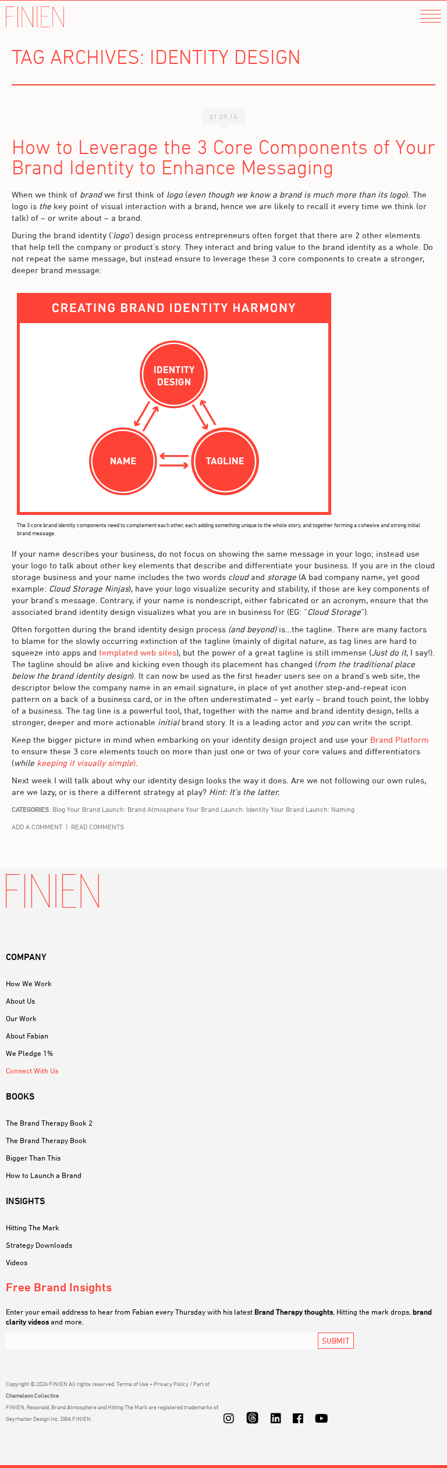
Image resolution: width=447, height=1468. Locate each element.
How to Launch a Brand (43, 1175)
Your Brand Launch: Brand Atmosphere (125, 809)
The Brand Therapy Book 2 (49, 1122)
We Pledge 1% (29, 1053)
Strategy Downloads (39, 1244)
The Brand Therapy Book (46, 1140)
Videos (16, 1262)
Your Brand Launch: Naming (312, 809)
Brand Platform (399, 739)
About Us (20, 1000)
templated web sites (137, 652)
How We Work (29, 983)
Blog (58, 809)
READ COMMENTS (97, 826)
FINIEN (35, 17)
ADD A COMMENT (37, 826)
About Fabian (27, 1035)
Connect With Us (32, 1070)
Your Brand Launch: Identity (227, 809)
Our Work (21, 1018)
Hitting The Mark (32, 1227)
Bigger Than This (33, 1157)
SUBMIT (336, 1340)
